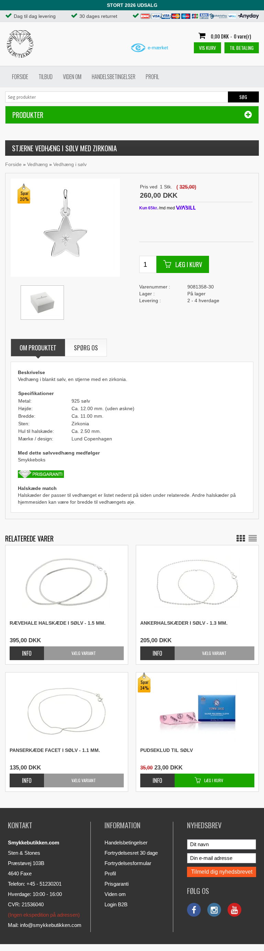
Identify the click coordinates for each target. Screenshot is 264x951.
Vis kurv (207, 47)
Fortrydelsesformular (127, 863)
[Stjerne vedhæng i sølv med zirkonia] (65, 227)
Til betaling (242, 47)
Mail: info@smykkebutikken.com (44, 925)
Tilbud (45, 77)
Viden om (72, 77)
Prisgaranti (116, 884)
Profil (152, 77)
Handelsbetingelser (113, 77)
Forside (20, 77)
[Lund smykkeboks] (42, 302)
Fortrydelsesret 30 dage (131, 853)
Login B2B (116, 904)
